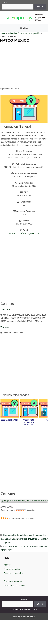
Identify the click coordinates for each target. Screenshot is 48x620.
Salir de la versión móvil (24, 616)
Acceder (7, 565)
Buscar (4, 2)
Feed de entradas (12, 569)
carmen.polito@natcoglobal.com (24, 233)
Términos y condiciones (15, 585)
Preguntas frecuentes (13, 581)
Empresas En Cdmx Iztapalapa (17, 535)
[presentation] (43, 413)
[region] (24, 61)
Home (2, 33)
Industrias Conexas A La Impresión (24, 33)
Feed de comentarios (13, 573)
